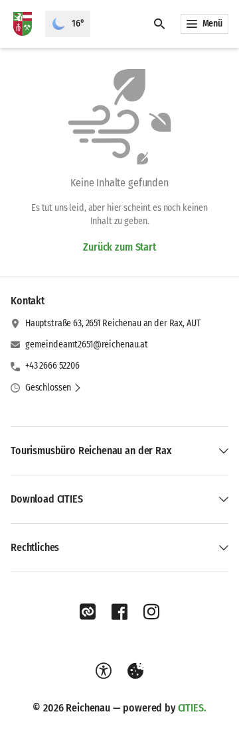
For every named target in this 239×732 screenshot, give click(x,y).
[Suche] (159, 23)
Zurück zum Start (119, 247)
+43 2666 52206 (52, 365)
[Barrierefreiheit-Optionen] (104, 671)
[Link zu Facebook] (119, 612)
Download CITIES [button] (47, 499)
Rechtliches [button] (35, 547)
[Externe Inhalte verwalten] (135, 671)
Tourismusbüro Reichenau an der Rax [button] (91, 450)
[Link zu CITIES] (88, 612)
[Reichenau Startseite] (23, 24)
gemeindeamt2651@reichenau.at (86, 344)
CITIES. (192, 708)
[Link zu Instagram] (151, 612)
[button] (53, 388)
